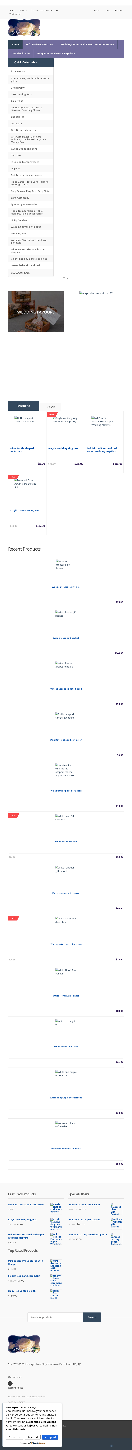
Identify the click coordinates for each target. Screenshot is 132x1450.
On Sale (51, 406)
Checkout (118, 10)
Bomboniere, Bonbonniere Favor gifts (30, 80)
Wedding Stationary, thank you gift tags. (29, 241)
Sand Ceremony (20, 197)
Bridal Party (18, 87)
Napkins (15, 168)
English (97, 10)
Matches (16, 155)
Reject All (33, 1437)
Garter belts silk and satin (26, 265)
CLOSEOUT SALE (20, 272)
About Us (23, 10)
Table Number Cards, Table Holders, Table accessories (27, 212)
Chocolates (17, 116)
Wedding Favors (20, 233)
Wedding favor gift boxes (26, 226)
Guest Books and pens (24, 148)
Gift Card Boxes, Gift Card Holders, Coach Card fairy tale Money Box (28, 139)
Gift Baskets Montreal (39, 44)
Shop (108, 10)
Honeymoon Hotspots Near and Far (27, 1396)
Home (12, 10)
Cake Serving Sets (21, 94)
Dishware (16, 123)
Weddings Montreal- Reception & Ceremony (87, 44)
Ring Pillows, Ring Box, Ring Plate (30, 191)
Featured (23, 406)
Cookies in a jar (21, 53)
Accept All (50, 1437)
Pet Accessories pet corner (27, 175)
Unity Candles (19, 220)
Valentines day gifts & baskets (29, 258)
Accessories (18, 71)
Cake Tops (17, 100)
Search (92, 1317)
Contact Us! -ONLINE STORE (45, 10)
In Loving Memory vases (25, 161)
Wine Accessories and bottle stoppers (28, 251)
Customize (14, 1437)
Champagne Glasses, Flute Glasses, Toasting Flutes (26, 109)
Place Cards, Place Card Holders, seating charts (29, 183)
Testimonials (15, 14)
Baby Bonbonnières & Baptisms (56, 53)
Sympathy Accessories (24, 204)
